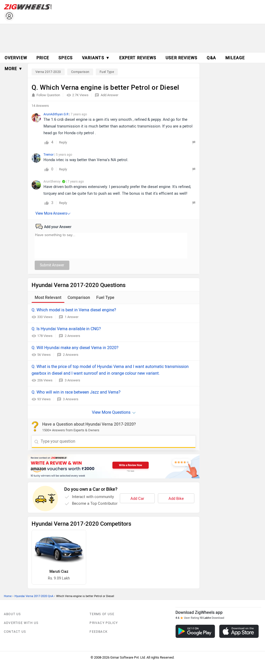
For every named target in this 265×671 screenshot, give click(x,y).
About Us (12, 614)
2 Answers (72, 336)
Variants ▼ (96, 57)
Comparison (80, 72)
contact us (15, 632)
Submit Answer (52, 265)
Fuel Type (107, 72)
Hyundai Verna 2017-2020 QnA (33, 596)
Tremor (48, 154)
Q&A (211, 57)
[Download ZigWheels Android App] (195, 631)
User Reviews (181, 57)
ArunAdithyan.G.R (56, 114)
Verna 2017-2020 (48, 72)
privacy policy (104, 623)
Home (8, 596)
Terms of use (102, 614)
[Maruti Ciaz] (59, 548)
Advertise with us (21, 623)
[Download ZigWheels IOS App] (239, 631)
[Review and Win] (114, 466)
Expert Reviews (137, 57)
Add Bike (176, 498)
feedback (99, 632)
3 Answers (72, 380)
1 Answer (71, 317)
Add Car (137, 498)
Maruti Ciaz (58, 571)
